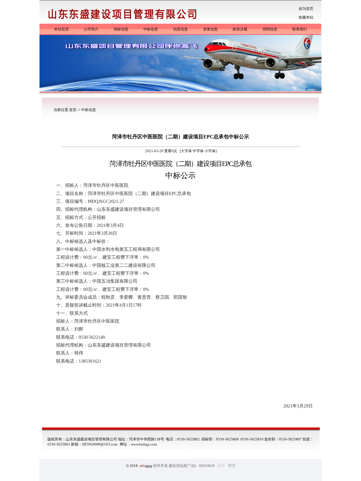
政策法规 (240, 29)
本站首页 (61, 29)
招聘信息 (270, 29)
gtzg (149, 466)
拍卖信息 (180, 29)
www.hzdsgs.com (144, 444)
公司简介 (91, 29)
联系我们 (299, 29)
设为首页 (306, 8)
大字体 (186, 151)
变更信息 (210, 29)
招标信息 (121, 29)
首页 (73, 110)
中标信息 (150, 29)
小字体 (209, 151)
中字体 (198, 151)
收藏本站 (306, 17)
